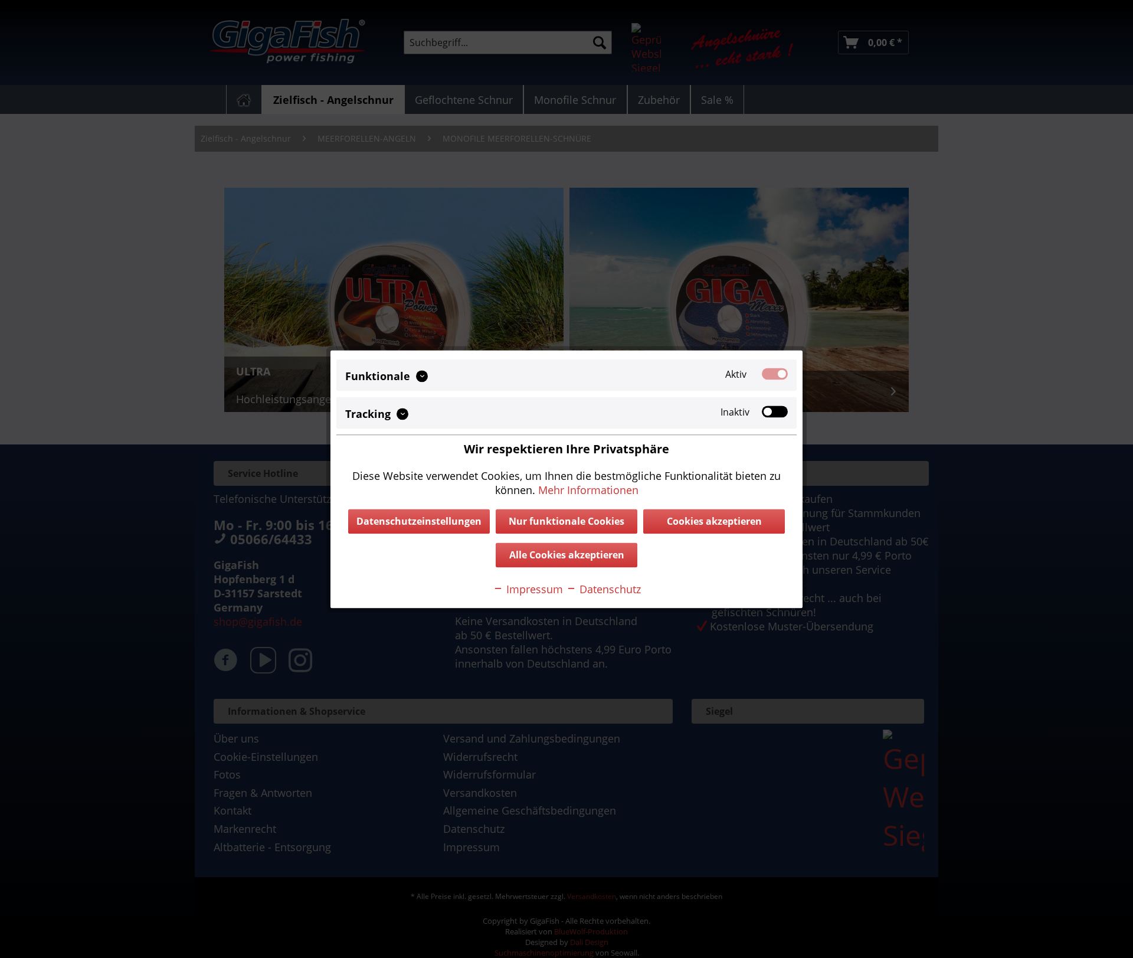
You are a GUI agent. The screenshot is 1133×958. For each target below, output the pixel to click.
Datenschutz (609, 589)
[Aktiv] (775, 374)
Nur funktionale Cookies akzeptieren (566, 524)
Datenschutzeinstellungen (419, 521)
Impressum (533, 589)
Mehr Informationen (588, 490)
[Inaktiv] (775, 411)
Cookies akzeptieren (714, 521)
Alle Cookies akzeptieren (566, 554)
